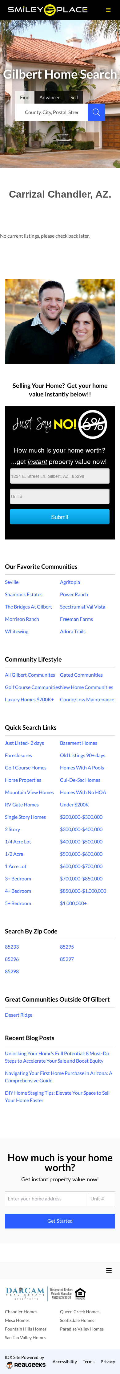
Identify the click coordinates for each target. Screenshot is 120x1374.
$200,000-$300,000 (81, 817)
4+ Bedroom (18, 891)
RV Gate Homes (22, 804)
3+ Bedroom (18, 878)
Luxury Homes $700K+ (29, 699)
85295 (67, 946)
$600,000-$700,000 (81, 866)
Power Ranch (74, 594)
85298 (12, 971)
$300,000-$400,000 (81, 829)
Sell (74, 97)
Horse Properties (23, 780)
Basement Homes (78, 743)
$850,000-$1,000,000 (83, 891)
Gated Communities (81, 675)
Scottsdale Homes (77, 1320)
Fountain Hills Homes (25, 1328)
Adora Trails (73, 631)
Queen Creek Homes (79, 1311)
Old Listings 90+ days (82, 755)
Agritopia (70, 582)
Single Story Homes (25, 817)
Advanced (50, 97)
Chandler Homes (21, 1311)
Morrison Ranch (22, 619)
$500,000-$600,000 (81, 854)
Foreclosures (18, 755)
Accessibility (65, 1361)
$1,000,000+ (73, 903)
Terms (88, 1361)
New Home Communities (86, 687)
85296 (12, 959)
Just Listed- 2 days (24, 743)
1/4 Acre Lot (18, 841)
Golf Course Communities (32, 687)
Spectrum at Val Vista (82, 606)
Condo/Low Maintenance (87, 699)
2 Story (12, 829)
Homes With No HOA (83, 792)
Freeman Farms (76, 619)
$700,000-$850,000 (81, 878)
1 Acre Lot (15, 866)
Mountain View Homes (29, 792)
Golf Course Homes (25, 767)
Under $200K (74, 804)
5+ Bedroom (18, 903)
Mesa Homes (17, 1320)
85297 (67, 959)
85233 (12, 946)
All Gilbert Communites (30, 675)
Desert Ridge (18, 1015)
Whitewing (16, 631)
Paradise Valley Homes (82, 1328)
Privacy (108, 1361)
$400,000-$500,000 (81, 841)
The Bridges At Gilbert (28, 606)
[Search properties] (96, 112)
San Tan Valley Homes (25, 1337)
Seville (11, 582)
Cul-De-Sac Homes (80, 780)
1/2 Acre (14, 854)
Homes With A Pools (82, 767)
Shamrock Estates (23, 594)
